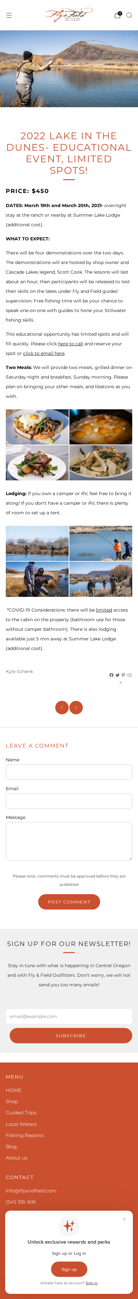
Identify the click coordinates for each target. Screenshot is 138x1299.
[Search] (129, 15)
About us (16, 1158)
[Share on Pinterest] (123, 675)
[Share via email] (130, 675)
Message (15, 817)
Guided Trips (21, 1113)
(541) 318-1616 (21, 1202)
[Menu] (9, 15)
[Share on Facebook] (112, 675)
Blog (11, 1146)
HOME (14, 1090)
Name (12, 760)
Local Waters (21, 1124)
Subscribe (71, 1035)
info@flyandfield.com (31, 1191)
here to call (70, 344)
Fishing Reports (24, 1135)
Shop (12, 1101)
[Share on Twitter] (118, 675)
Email (12, 788)
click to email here (44, 353)
